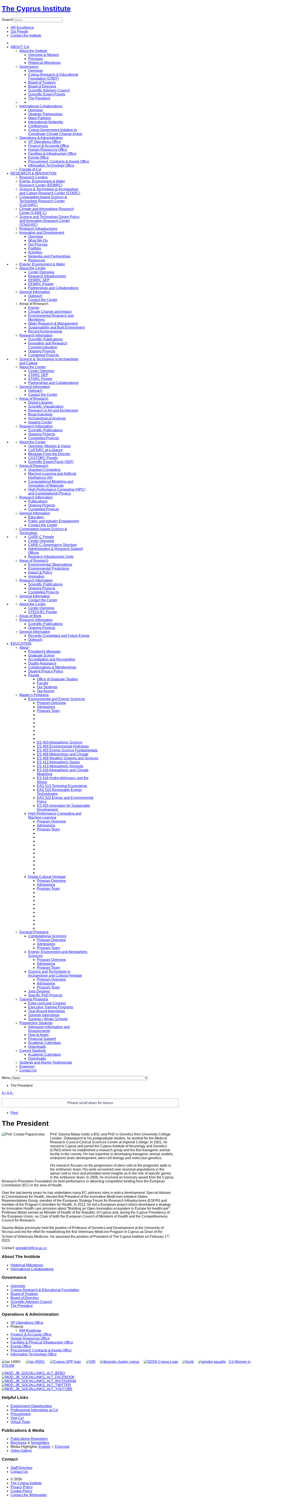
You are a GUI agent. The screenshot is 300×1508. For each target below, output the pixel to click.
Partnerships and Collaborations (53, 288)
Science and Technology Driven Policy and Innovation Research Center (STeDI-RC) (49, 221)
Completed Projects (43, 355)
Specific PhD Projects (45, 995)
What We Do (38, 240)
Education (36, 517)
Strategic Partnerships (45, 114)
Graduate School (41, 655)
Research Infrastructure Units (50, 557)
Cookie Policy (21, 1491)
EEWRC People (41, 284)
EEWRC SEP (39, 280)
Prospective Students (35, 1023)
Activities (35, 252)
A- (11, 1093)
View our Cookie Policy (47, 53)
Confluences (38, 126)
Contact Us (28, 1070)
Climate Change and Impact (50, 311)
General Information (34, 292)
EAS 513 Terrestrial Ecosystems (62, 786)
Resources (36, 260)
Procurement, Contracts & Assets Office (58, 161)
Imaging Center (40, 422)
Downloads (37, 1047)
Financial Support (42, 1039)
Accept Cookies (32, 63)
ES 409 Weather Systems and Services (67, 758)
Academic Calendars (44, 1043)
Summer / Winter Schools (48, 1019)
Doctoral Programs (34, 932)
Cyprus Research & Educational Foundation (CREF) (53, 76)
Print (14, 1113)
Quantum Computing (44, 470)
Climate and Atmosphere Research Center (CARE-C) (46, 211)
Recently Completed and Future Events (58, 636)
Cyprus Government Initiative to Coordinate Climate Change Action (55, 132)
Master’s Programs (34, 695)
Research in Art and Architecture (53, 410)
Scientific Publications (45, 339)
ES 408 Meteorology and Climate (63, 754)
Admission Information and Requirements (49, 1029)
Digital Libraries (40, 402)
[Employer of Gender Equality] (212, 1362)
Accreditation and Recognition (51, 659)
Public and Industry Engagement (53, 521)
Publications (37, 501)
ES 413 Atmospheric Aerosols (60, 766)
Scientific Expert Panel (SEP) (51, 462)
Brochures (19, 1443)
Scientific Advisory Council (49, 90)
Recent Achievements (45, 331)
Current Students (32, 1050)
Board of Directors (42, 86)
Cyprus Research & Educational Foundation (45, 1290)
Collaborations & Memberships (52, 667)
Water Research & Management (53, 323)
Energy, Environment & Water (42, 264)
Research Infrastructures (38, 229)
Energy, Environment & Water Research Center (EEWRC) (42, 183)
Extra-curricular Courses (47, 1003)
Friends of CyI (30, 169)
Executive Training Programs (50, 1007)
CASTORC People (43, 458)
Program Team (48, 711)
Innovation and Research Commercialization (47, 345)
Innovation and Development (41, 232)
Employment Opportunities (31, 1406)
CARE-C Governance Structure (52, 545)
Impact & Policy (40, 572)
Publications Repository (29, 1439)
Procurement (21, 1414)
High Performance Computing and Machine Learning (54, 815)
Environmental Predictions (48, 568)
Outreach (35, 296)
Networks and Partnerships (49, 256)
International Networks (45, 122)
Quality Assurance (42, 663)
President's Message (44, 651)
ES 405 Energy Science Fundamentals (67, 750)
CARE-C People (41, 537)
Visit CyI (17, 1418)
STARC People (40, 379)
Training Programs (33, 999)
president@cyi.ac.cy (31, 1248)
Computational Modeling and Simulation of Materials (50, 483)
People (33, 675)
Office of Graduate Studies (57, 679)
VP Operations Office (44, 142)
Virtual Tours (20, 1422)
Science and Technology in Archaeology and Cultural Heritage (55, 973)
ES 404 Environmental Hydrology (63, 746)
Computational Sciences (47, 936)
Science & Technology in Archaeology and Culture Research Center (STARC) (49, 191)
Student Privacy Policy (45, 671)
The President (39, 98)
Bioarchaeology (40, 414)
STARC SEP (38, 375)
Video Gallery (21, 1450)
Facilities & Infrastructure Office (52, 153)
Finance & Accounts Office (48, 146)
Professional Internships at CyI (34, 1410)
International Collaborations (40, 106)
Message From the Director (49, 454)
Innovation (36, 576)
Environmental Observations (50, 564)
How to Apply (38, 1035)
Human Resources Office (47, 149)
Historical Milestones (27, 1265)
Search (7, 20)
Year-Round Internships (46, 1011)
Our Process (37, 244)
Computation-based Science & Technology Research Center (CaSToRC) (43, 201)
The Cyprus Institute (36, 9)
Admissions (46, 707)
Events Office (38, 157)
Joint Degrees (39, 991)
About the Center (32, 268)
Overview (35, 70)
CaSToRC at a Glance (45, 450)
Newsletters (40, 1443)
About (24, 647)
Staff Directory (22, 1468)
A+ (4, 1093)
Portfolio (34, 248)
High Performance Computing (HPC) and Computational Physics (56, 491)
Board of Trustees (42, 82)
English (45, 1447)
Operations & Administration (41, 138)
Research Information (36, 335)
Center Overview (41, 272)
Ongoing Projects (41, 351)
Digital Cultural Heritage (47, 877)
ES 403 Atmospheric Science (59, 742)
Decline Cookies (64, 63)
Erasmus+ (27, 1066)
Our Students (47, 687)
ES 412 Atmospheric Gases (58, 762)
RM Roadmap (30, 1330)
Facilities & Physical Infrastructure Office (42, 1342)
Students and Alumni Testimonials (45, 1062)
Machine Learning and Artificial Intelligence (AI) (52, 475)
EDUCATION (21, 643)
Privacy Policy (22, 1487)
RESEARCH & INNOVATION (33, 173)
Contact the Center (42, 300)
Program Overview (51, 703)
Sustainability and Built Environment (56, 327)
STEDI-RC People (42, 612)
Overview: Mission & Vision (49, 446)
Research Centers (33, 177)
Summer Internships (43, 1015)
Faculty (42, 683)
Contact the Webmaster (29, 1495)
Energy (33, 308)
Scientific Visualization (45, 406)
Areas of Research (33, 398)
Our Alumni (45, 691)
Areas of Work (30, 616)
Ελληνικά (62, 1447)
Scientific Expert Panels (46, 94)
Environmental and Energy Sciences (56, 699)
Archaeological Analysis (47, 418)
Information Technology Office (51, 165)
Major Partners (39, 118)
